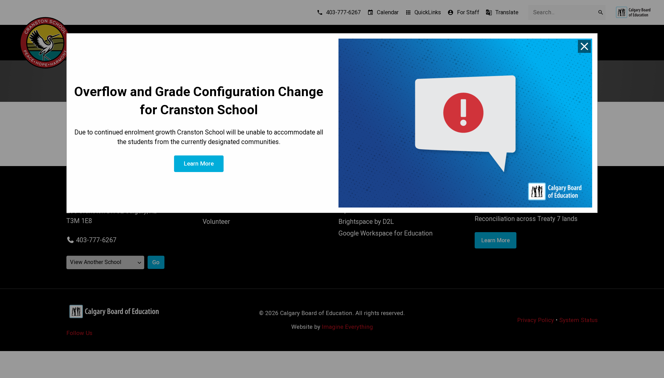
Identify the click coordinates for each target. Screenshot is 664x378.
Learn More (199, 163)
